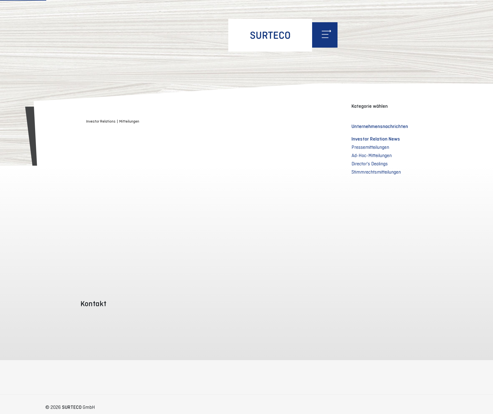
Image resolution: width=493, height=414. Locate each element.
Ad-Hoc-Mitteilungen (371, 155)
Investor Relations (101, 121)
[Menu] (325, 35)
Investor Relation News (375, 139)
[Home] (270, 35)
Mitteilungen (129, 121)
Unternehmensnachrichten (379, 126)
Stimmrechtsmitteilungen (376, 172)
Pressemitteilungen (370, 147)
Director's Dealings (369, 164)
